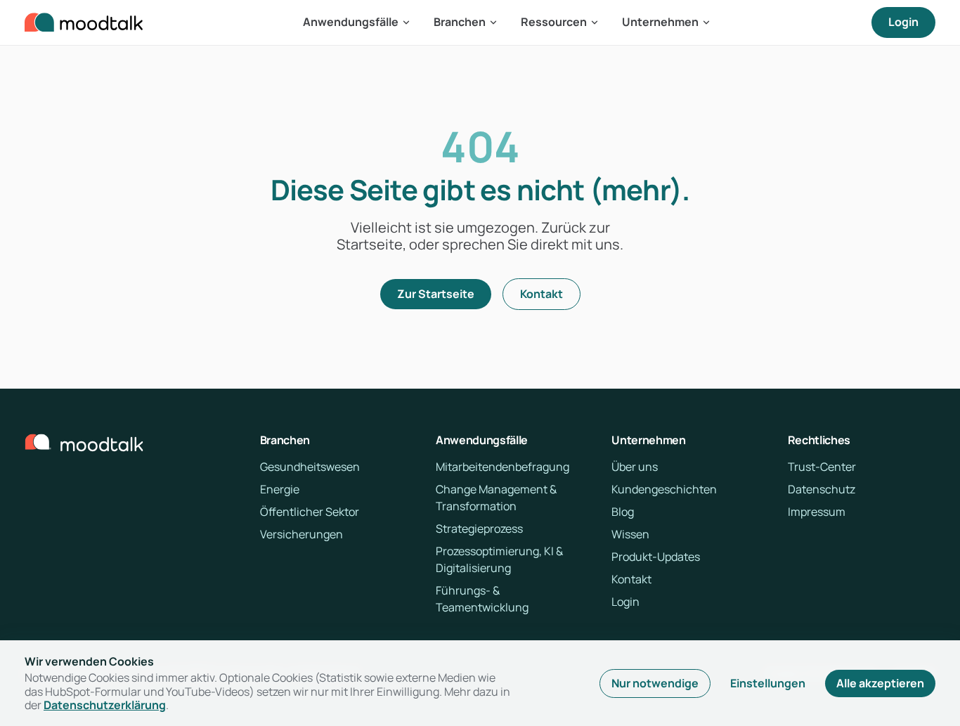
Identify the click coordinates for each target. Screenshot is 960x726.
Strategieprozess (479, 528)
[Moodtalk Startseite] (84, 22)
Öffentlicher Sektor (309, 511)
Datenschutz (821, 489)
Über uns (634, 466)
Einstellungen (767, 683)
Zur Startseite (435, 294)
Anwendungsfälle (350, 22)
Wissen (630, 534)
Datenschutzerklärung (105, 705)
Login (903, 22)
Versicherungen (301, 534)
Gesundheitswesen (310, 466)
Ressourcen (554, 22)
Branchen (460, 22)
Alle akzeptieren (880, 683)
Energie (279, 489)
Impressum (816, 511)
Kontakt (541, 294)
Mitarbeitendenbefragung (502, 466)
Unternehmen (660, 22)
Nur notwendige (655, 683)
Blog (622, 511)
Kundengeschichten (664, 489)
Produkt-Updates (655, 556)
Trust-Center (822, 466)
